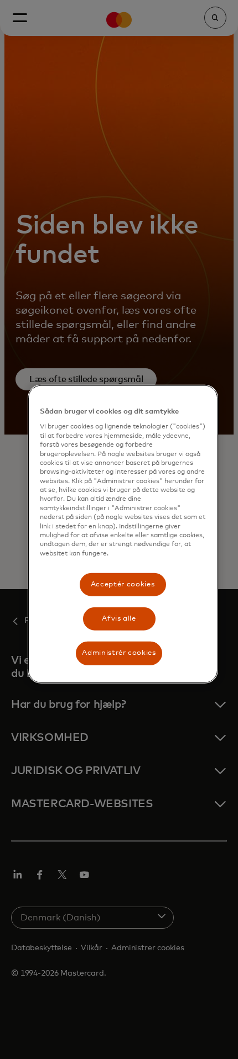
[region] (123, 534)
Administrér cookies (119, 652)
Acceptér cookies (122, 584)
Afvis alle (119, 618)
